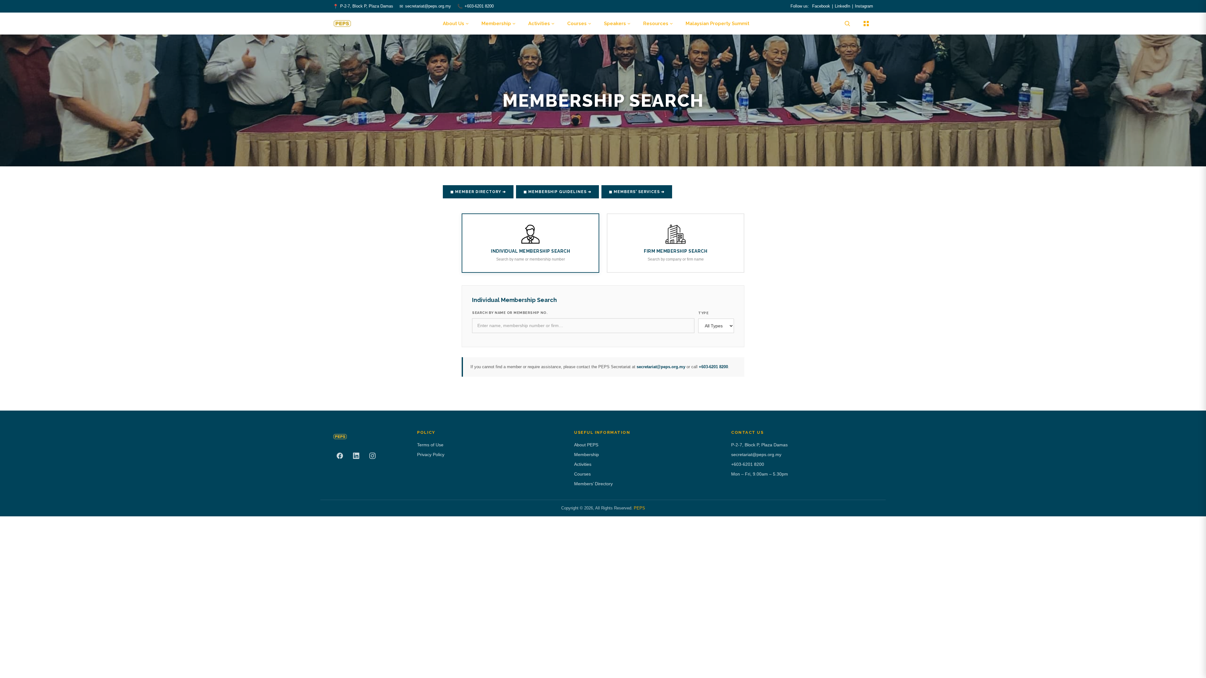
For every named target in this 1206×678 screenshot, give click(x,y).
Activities (539, 23)
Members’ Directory (593, 483)
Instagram (864, 6)
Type (703, 313)
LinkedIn (842, 6)
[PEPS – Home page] (342, 23)
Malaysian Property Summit (717, 23)
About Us (453, 23)
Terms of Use (430, 444)
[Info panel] (866, 23)
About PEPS (586, 444)
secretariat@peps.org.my (428, 6)
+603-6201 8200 (479, 6)
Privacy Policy (430, 454)
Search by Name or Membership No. (509, 313)
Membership (496, 23)
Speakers (615, 23)
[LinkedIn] (356, 456)
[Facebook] (340, 456)
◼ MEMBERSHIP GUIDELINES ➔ (557, 192)
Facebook (821, 6)
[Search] (847, 23)
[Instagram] (372, 456)
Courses (577, 23)
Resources (655, 23)
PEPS (639, 508)
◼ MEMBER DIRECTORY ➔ (478, 192)
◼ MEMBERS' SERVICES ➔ (637, 192)
